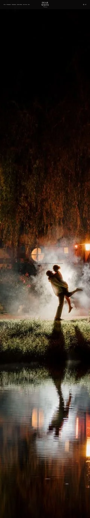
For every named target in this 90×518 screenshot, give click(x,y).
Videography (14, 4)
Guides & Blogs (19, 4)
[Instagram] (83, 4)
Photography (8, 4)
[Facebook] (85, 4)
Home (5, 4)
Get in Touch (25, 4)
